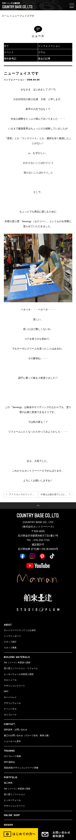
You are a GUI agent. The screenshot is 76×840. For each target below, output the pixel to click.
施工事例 (8, 783)
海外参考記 (10, 58)
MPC (6, 691)
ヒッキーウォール (12, 800)
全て (6, 46)
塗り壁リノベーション (14, 794)
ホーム (5, 15)
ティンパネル (10, 709)
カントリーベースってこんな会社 (20, 630)
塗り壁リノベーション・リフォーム (21, 668)
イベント (9, 52)
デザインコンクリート (14, 686)
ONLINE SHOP (12, 815)
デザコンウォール (12, 703)
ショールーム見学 (12, 741)
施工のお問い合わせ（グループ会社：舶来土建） (27, 735)
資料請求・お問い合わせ (15, 729)
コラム (41, 52)
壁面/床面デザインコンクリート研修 (21, 768)
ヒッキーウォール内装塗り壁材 (19, 674)
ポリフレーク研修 (12, 756)
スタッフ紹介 (10, 642)
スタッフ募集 (10, 647)
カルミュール (10, 680)
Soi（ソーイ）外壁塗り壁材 (17, 662)
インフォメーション (49, 46)
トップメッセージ (12, 636)
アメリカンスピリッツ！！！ (23, 494)
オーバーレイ (10, 697)
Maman (8, 824)
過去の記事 (44, 58)
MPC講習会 (9, 762)
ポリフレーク (10, 714)
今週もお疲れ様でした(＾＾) (54, 494)
